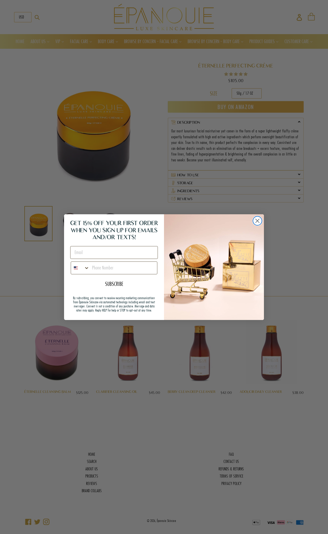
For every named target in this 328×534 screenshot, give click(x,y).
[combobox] (80, 268)
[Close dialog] (257, 220)
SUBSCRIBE (114, 283)
